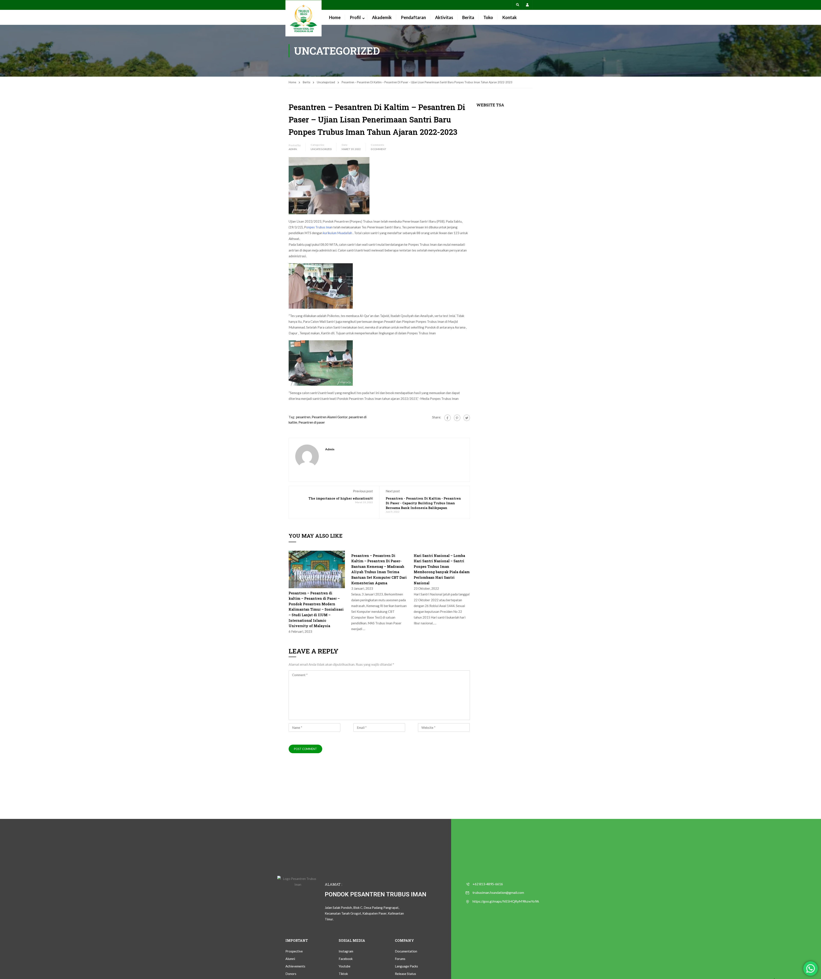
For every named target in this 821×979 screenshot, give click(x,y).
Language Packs (406, 966)
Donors (290, 974)
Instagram (346, 951)
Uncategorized (326, 82)
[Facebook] (447, 418)
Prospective (294, 951)
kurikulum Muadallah (337, 233)
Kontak (509, 17)
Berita (468, 17)
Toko (488, 17)
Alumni (290, 959)
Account (527, 5)
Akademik (382, 17)
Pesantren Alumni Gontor (330, 417)
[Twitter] (467, 418)
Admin (293, 149)
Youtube (344, 966)
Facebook (346, 959)
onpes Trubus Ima (318, 227)
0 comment (378, 149)
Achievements (295, 966)
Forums (400, 959)
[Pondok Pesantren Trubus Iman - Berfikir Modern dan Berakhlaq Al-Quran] (303, 18)
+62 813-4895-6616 (488, 884)
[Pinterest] (457, 418)
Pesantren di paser (311, 422)
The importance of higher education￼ (341, 498)
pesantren (303, 417)
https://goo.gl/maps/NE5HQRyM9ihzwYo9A (506, 901)
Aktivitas (444, 17)
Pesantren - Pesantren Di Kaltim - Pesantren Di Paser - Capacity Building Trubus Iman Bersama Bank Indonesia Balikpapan (423, 503)
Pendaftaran (413, 17)
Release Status (405, 974)
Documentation (406, 951)
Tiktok (343, 974)
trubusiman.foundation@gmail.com (498, 892)
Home (335, 17)
